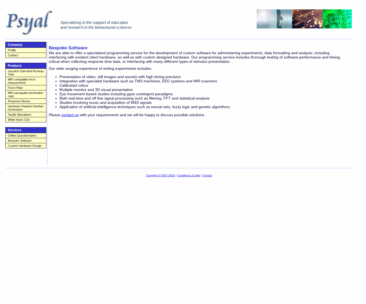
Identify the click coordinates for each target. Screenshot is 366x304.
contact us (70, 115)
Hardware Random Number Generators (26, 108)
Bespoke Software (20, 140)
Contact (13, 55)
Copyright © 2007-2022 (160, 175)
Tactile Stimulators (19, 114)
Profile (12, 50)
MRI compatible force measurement (21, 81)
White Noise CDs (19, 119)
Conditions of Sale (188, 175)
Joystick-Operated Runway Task (26, 72)
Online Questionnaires (22, 135)
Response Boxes (19, 101)
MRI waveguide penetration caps (25, 94)
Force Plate (15, 87)
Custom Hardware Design (25, 145)
